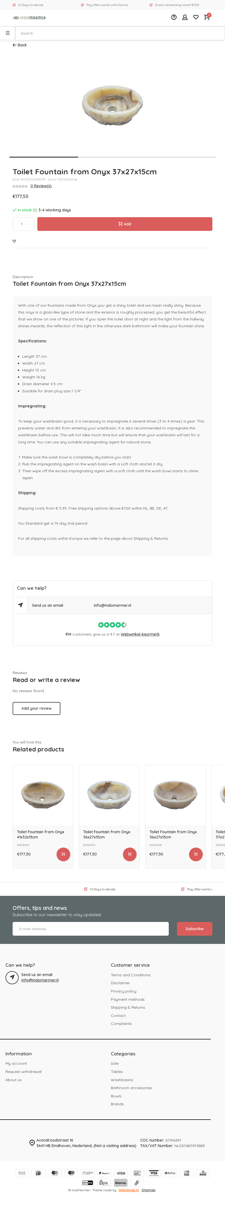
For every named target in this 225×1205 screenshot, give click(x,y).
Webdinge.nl (129, 1190)
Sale (115, 1063)
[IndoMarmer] (29, 18)
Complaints (121, 1023)
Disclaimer (120, 982)
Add (127, 224)
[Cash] (137, 1183)
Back (22, 45)
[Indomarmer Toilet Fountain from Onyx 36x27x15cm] (109, 795)
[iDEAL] (38, 1174)
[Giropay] (88, 1183)
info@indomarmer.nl (112, 605)
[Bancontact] (137, 1174)
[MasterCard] (55, 1174)
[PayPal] (104, 1174)
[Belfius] (170, 1174)
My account (16, 1063)
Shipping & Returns (128, 1007)
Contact (118, 1015)
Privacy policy (123, 991)
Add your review (36, 708)
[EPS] (104, 1183)
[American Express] (186, 1174)
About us (13, 1079)
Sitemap (149, 1190)
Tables (117, 1071)
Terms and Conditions (131, 974)
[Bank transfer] (22, 1174)
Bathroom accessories (131, 1087)
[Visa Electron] (154, 1174)
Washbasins (122, 1079)
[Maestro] (71, 1174)
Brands (117, 1103)
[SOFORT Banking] (88, 1174)
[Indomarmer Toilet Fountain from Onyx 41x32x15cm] (43, 795)
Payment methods (128, 999)
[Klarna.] (121, 1183)
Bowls (116, 1096)
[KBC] (203, 1174)
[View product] (63, 854)
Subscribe (195, 928)
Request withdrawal (23, 1071)
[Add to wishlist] (14, 241)
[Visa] (121, 1174)
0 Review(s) (41, 185)
